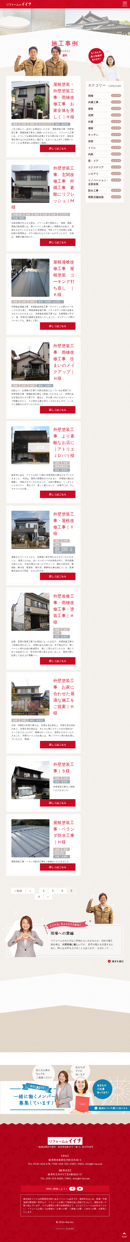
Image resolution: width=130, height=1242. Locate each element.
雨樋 (15, 385)
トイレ (92, 147)
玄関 (36, 214)
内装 (53, 214)
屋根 (32, 124)
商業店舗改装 (61, 466)
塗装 (15, 124)
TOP (124, 1236)
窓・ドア (93, 160)
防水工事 (59, 853)
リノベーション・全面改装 (98, 182)
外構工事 (17, 214)
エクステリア (45, 124)
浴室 (90, 141)
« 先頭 (18, 890)
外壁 (24, 124)
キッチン (93, 134)
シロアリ (64, 214)
